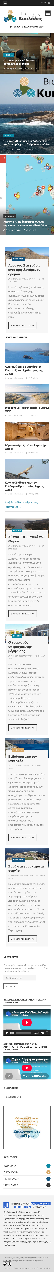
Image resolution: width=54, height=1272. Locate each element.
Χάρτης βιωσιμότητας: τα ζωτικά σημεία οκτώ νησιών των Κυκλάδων (25, 223)
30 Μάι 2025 (32, 68)
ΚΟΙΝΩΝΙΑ (9, 55)
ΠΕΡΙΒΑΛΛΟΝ (18, 259)
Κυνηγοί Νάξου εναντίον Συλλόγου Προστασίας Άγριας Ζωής (24, 486)
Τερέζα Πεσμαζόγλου (22, 656)
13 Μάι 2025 (30, 149)
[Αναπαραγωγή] (7, 1032)
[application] (27, 1022)
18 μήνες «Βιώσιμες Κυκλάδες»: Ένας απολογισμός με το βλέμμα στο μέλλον (26, 142)
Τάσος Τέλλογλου (20, 765)
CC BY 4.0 (7, 1260)
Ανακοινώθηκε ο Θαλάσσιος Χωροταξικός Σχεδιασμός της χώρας (24, 370)
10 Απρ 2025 (33, 453)
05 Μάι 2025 (31, 230)
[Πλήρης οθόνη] (47, 1032)
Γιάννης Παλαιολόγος (14, 68)
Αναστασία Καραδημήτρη (23, 279)
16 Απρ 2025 (33, 378)
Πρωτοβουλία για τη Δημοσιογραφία (19, 1215)
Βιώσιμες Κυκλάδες (13, 149)
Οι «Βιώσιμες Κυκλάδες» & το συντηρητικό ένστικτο (20, 62)
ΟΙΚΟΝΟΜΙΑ (18, 750)
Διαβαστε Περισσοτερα (22, 325)
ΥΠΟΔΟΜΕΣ (9, 216)
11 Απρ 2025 (33, 415)
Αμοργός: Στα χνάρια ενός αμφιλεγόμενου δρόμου (24, 269)
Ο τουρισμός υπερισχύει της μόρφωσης (20, 646)
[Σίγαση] (42, 1032)
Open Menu (5, 3)
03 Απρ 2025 (34, 494)
